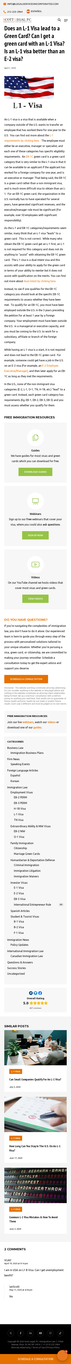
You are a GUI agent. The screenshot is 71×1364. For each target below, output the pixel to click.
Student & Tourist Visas (25, 916)
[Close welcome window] (54, 1349)
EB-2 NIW (19, 831)
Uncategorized (16, 973)
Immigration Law (17, 787)
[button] (66, 20)
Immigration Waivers (26, 876)
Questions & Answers (20, 962)
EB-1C (29, 156)
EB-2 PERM (20, 797)
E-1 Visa (19, 887)
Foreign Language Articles (22, 770)
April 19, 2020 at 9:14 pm (16, 1263)
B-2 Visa (19, 927)
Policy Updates (19, 944)
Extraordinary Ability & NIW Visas (31, 826)
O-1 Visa (19, 836)
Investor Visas (19, 882)
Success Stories (16, 968)
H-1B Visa (20, 808)
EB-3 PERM (20, 802)
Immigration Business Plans (27, 752)
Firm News (13, 759)
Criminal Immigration (26, 865)
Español (15, 775)
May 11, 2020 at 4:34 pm (20, 1290)
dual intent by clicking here (39, 281)
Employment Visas (22, 792)
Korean (15, 781)
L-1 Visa (18, 814)
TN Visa (18, 819)
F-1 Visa (19, 932)
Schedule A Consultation (35, 1359)
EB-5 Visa (19, 898)
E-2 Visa (19, 893)
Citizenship (20, 848)
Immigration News (18, 939)
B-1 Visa (19, 921)
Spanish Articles (20, 910)
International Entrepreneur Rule (38, 904)
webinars (28, 722)
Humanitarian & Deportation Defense (33, 860)
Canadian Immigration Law (27, 956)
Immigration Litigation (27, 870)
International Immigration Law (25, 951)
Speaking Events (20, 764)
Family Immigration (22, 843)
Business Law (15, 747)
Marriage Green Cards (27, 853)
